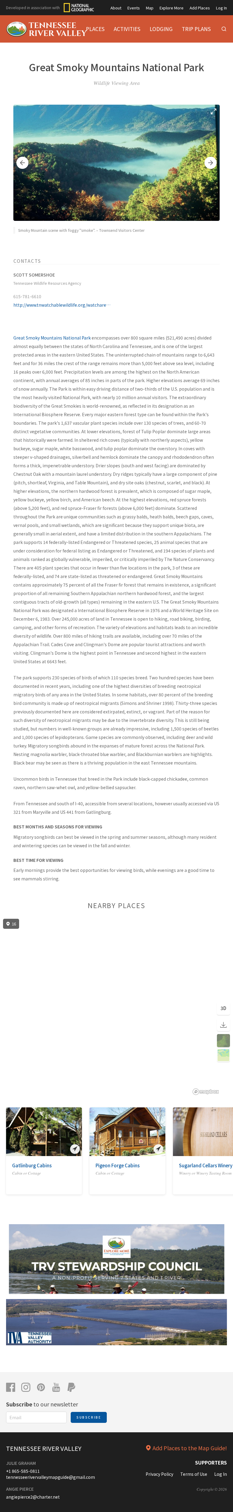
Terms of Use (193, 1474)
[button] (22, 163)
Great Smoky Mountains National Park (52, 338)
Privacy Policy (159, 1474)
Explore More (172, 8)
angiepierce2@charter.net (33, 1497)
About (115, 8)
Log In (221, 8)
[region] (116, 1007)
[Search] (224, 29)
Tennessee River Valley (43, 1448)
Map (150, 8)
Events (133, 8)
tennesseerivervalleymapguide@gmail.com (50, 1477)
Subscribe (88, 1417)
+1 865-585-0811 (23, 1471)
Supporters (211, 1462)
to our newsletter (42, 1404)
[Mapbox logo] (205, 1091)
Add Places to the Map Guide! (190, 1448)
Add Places (200, 8)
